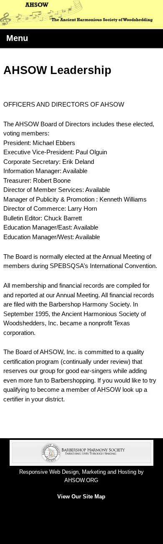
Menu (17, 38)
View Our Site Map (81, 496)
